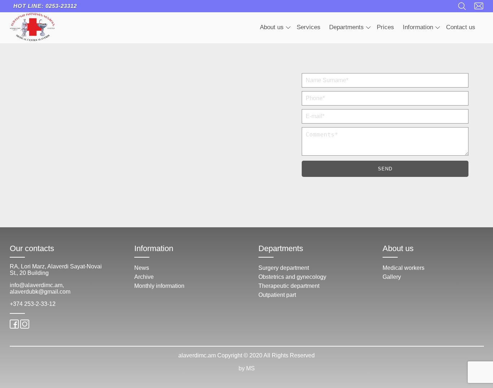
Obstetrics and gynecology (292, 277)
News (141, 268)
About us (272, 27)
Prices (385, 27)
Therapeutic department (288, 286)
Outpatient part (277, 295)
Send (385, 168)
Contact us (460, 27)
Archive (144, 277)
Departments (346, 27)
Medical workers (403, 268)
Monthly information (159, 286)
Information (418, 27)
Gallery (392, 277)
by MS (247, 368)
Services (308, 27)
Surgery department (283, 268)
